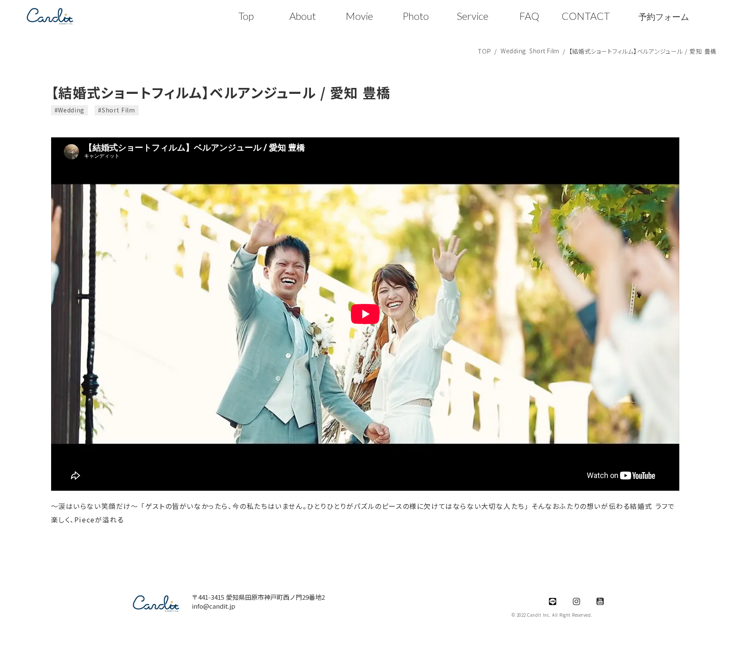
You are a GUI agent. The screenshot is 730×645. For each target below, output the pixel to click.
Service (472, 16)
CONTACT (585, 16)
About (302, 16)
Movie (359, 16)
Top (246, 16)
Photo (416, 16)
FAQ (529, 16)
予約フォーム (663, 16)
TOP (484, 51)
